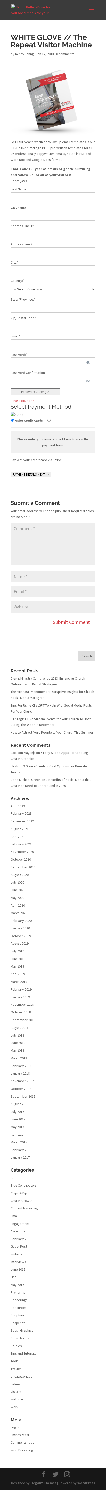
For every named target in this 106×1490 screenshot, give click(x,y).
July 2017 (17, 1111)
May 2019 (17, 966)
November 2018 (22, 1004)
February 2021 (21, 844)
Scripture (17, 1315)
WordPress (86, 1483)
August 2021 (20, 829)
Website (17, 1399)
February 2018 (21, 1066)
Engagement (20, 1223)
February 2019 (21, 989)
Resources (19, 1307)
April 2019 (18, 974)
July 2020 (17, 882)
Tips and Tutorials (23, 1353)
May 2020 (17, 897)
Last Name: (19, 207)
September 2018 (23, 1020)
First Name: (19, 189)
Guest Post (19, 1246)
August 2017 (20, 1104)
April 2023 (18, 806)
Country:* (17, 280)
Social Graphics (22, 1330)
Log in (15, 1427)
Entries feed (20, 1435)
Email (14, 1216)
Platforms (18, 1292)
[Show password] (88, 362)
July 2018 (17, 1035)
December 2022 (22, 821)
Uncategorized (22, 1376)
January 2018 (20, 1073)
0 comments (65, 54)
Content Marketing (24, 1208)
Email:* (15, 336)
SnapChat (18, 1323)
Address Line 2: (22, 244)
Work (14, 1407)
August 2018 (20, 1027)
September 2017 (23, 1096)
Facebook (18, 1231)
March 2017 (19, 1142)
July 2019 (17, 951)
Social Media (20, 1338)
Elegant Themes (43, 1483)
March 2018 (19, 1058)
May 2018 (17, 1050)
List (13, 1277)
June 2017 (18, 1119)
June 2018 (18, 1042)
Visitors (16, 1391)
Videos (16, 1384)
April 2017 (18, 1134)
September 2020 (23, 867)
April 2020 (18, 905)
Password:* (19, 354)
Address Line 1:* (22, 226)
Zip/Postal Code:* (23, 318)
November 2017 (22, 1081)
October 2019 (21, 936)
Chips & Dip (19, 1193)
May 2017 (17, 1127)
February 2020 (21, 920)
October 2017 (21, 1088)
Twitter (16, 1368)
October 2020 (21, 859)
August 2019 (20, 943)
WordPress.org (22, 1450)
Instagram (18, 1254)
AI (12, 1177)
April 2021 (18, 836)
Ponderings (19, 1300)
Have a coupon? (22, 400)
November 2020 (22, 851)
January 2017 (20, 1157)
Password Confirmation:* (29, 372)
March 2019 (19, 981)
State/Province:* (23, 299)
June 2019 (18, 959)
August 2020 (20, 875)
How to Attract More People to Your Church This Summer (52, 732)
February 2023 (21, 813)
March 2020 (19, 913)
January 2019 (20, 997)
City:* (14, 262)
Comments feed (23, 1442)
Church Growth (21, 1200)
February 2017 (21, 1150)
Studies (16, 1346)
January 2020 (20, 928)
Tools (14, 1361)
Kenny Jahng (24, 54)
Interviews (18, 1262)
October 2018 (21, 1012)
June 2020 (18, 890)
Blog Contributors (24, 1185)
